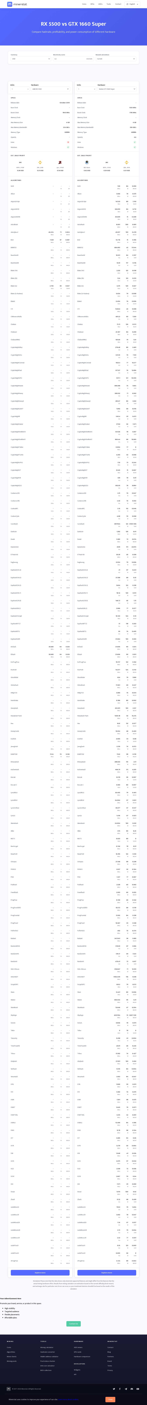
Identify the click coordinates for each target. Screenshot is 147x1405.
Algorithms (11, 1352)
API (75, 1374)
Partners (110, 1356)
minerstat (17, 4)
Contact (118, 4)
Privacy (110, 1370)
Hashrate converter (47, 1352)
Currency (14, 55)
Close (110, 1399)
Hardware (34, 85)
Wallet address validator (49, 1356)
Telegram (126, 1389)
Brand (109, 1361)
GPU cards (77, 1352)
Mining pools (12, 1361)
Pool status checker (47, 1361)
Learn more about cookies (68, 1399)
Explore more (40, 1272)
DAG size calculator (47, 1365)
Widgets (77, 1369)
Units (12, 85)
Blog (109, 1352)
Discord (138, 1389)
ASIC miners (78, 1347)
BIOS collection (45, 1370)
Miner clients (11, 1356)
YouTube (132, 1389)
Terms (109, 1365)
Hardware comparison (82, 1356)
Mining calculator (46, 1347)
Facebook (120, 1389)
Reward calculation (102, 55)
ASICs (100, 4)
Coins (84, 4)
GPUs (92, 4)
